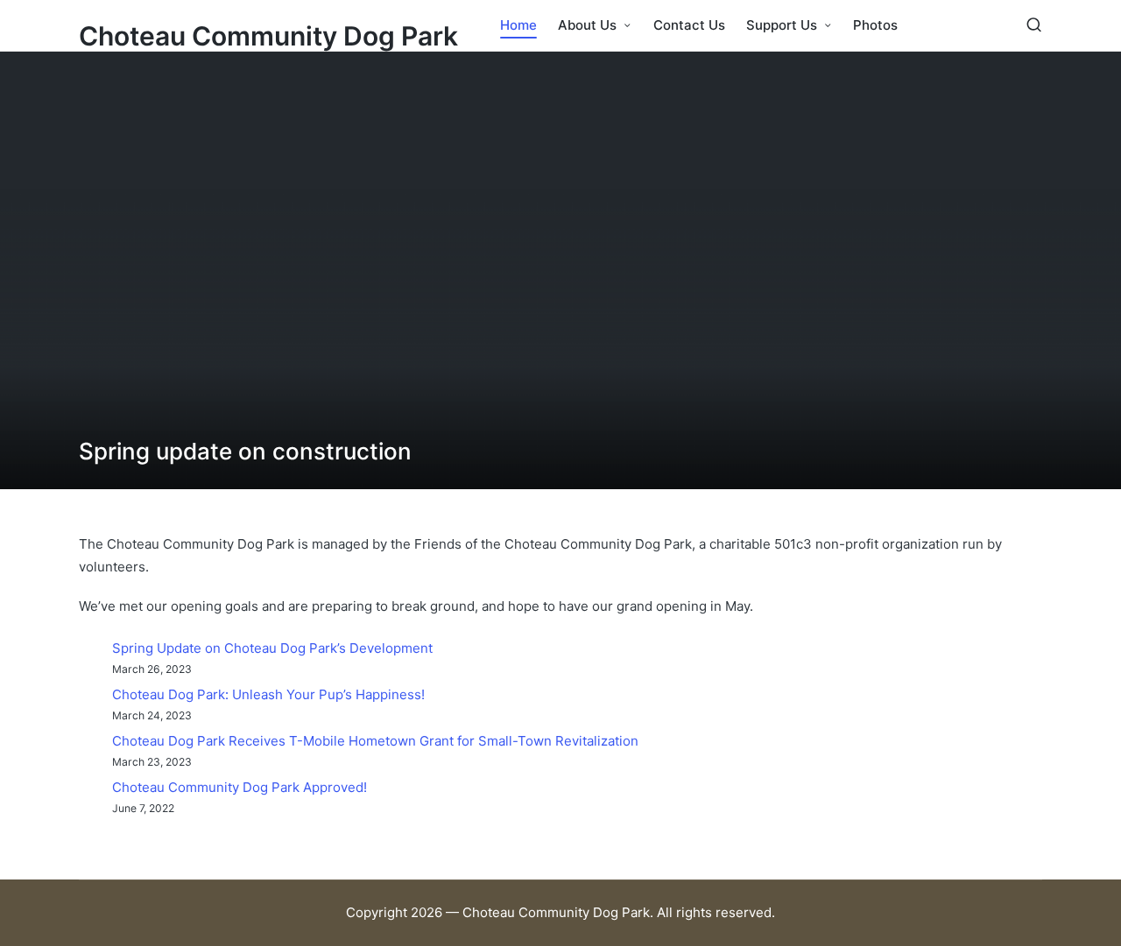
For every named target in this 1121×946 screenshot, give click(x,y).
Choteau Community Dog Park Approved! (239, 787)
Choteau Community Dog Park (268, 36)
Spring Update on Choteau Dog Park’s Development (272, 648)
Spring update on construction (245, 451)
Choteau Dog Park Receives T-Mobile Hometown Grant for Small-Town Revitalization (375, 740)
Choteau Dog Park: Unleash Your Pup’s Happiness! (268, 694)
